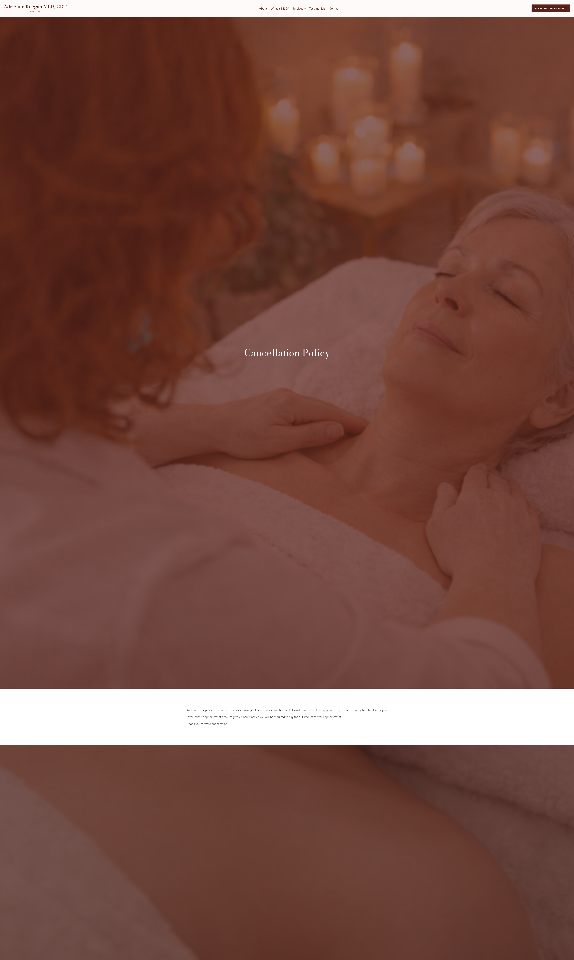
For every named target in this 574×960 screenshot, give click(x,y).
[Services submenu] (305, 8)
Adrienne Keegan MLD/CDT (35, 6)
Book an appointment (551, 8)
